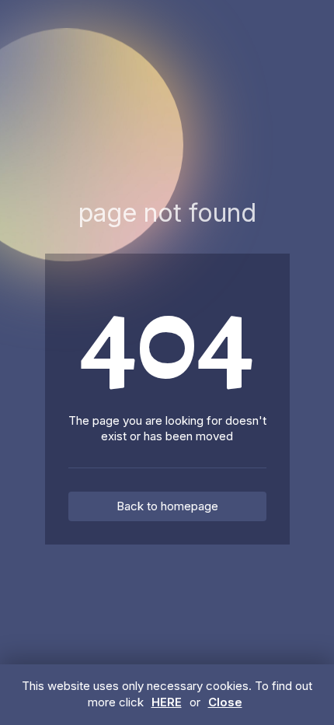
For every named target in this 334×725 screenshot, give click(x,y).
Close (225, 702)
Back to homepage (167, 506)
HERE (166, 702)
